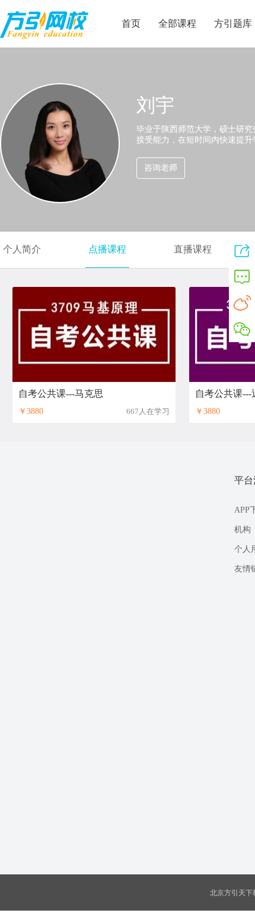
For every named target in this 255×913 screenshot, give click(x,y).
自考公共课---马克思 (60, 393)
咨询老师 (160, 167)
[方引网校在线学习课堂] (44, 37)
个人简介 (22, 249)
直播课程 (193, 249)
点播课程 (107, 249)
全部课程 (177, 23)
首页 (131, 23)
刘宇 (155, 105)
